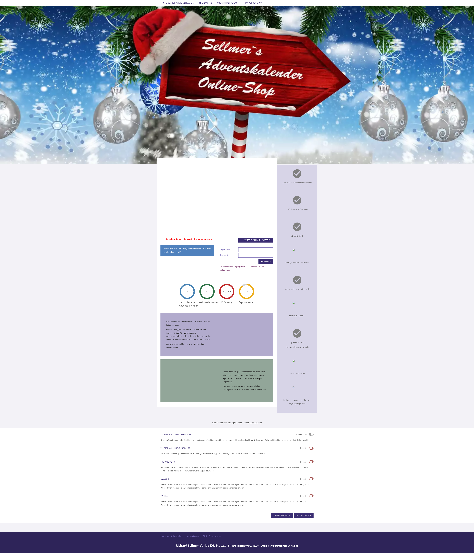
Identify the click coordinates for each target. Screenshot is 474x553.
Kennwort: (224, 255)
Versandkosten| (193, 536)
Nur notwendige (282, 515)
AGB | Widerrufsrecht (212, 536)
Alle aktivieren (303, 515)
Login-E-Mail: (225, 249)
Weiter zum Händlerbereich (257, 240)
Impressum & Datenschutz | (172, 536)
